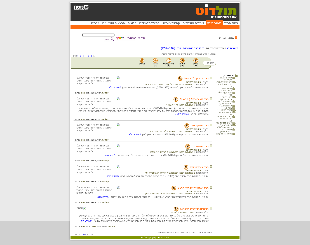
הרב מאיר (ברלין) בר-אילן (194, 99)
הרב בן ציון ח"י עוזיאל (196, 78)
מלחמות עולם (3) (225, 106)
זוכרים (95, 23)
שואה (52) (228, 108)
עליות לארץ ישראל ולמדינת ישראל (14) (224, 118)
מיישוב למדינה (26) (224, 123)
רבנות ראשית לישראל (154, 84)
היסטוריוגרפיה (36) (224, 134)
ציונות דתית (190, 84)
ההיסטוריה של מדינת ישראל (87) (224, 126)
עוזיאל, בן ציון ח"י (177, 84)
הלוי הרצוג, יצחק (152, 194)
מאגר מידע (214, 23)
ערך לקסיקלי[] (168, 65)
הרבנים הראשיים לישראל (194, 208)
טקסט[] (195, 65)
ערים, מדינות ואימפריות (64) (226, 98)
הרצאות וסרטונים (113, 23)
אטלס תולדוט (163, 237)
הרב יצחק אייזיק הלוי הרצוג (193, 187)
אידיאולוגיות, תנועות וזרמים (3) (225, 89)
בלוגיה (132, 23)
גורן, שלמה (154, 152)
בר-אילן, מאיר (172, 105)
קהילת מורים (171, 23)
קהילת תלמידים (149, 23)
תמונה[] (182, 65)
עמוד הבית (231, 23)
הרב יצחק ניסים (199, 125)
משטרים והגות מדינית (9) (226, 79)
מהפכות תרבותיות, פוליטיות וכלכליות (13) (224, 84)
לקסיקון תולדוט (148, 237)
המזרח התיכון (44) (224, 110)
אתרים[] (142, 65)
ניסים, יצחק (154, 131)
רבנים (166, 84)
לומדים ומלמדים (193, 23)
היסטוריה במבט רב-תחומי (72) (225, 130)
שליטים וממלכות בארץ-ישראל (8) (225, 102)
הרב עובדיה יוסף (199, 167)
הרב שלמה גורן (199, 146)
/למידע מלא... (114, 87)
